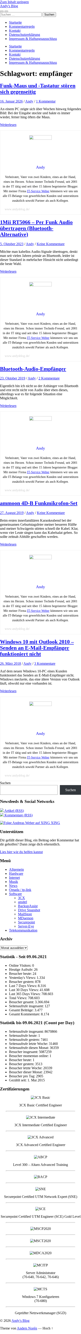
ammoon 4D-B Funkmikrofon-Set (38, 503)
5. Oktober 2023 (11, 244)
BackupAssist (28, 906)
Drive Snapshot (29, 910)
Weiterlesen (8, 125)
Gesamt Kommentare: (25, 1014)
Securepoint (26, 922)
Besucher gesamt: (22, 1002)
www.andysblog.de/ (17, 209)
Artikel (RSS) (14, 811)
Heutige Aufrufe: (21, 969)
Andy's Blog (9, 6)
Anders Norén (27, 1328)
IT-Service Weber (38, 191)
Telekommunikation (23, 930)
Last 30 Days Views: (24, 990)
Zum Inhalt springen (14, 2)
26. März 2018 (10, 663)
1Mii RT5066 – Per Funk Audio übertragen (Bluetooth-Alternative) (36, 228)
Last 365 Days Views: (25, 994)
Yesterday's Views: (23, 978)
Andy (29, 101)
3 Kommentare (44, 663)
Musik (13, 882)
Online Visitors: (20, 965)
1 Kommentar (46, 101)
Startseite (15, 22)
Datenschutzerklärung (24, 35)
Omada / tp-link (20, 890)
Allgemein (16, 869)
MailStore (25, 914)
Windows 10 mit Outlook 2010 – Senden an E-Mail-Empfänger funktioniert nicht (37, 648)
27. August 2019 (12, 513)
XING (55, 823)
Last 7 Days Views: (23, 986)
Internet (14, 877)
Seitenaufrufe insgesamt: (27, 1006)
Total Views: (18, 998)
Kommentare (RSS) (18, 815)
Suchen (5, 783)
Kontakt (14, 30)
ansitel (22, 902)
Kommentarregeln (22, 26)
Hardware (16, 873)
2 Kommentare (49, 378)
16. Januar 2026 (11, 101)
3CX (21, 898)
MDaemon (25, 918)
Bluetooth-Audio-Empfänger (33, 369)
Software (15, 894)
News (13, 886)
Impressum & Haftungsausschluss (33, 39)
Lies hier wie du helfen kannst (21, 852)
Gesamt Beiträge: (21, 1010)
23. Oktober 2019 (12, 378)
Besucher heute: (21, 973)
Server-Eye (26, 926)
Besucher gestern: (22, 982)
